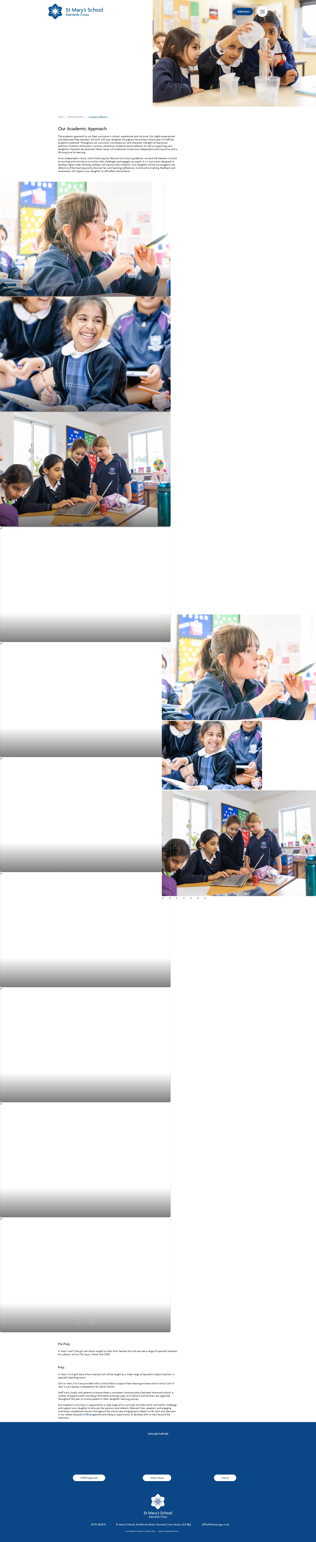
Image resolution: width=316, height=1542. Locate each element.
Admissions (243, 11)
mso (176, 1531)
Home (60, 117)
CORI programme (92, 1414)
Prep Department (75, 117)
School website (165, 1531)
